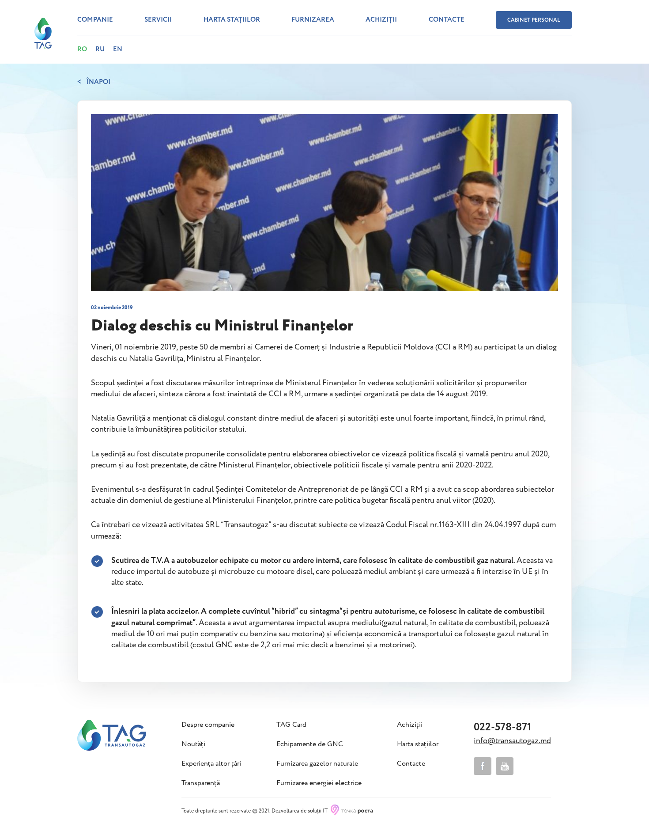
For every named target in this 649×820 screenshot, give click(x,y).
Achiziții (381, 20)
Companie (95, 20)
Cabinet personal (533, 20)
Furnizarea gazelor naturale (317, 763)
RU (100, 49)
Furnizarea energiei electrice (319, 783)
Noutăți (193, 744)
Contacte (446, 20)
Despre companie (207, 725)
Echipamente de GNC (309, 744)
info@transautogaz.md (512, 741)
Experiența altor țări (211, 763)
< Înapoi (93, 82)
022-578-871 (502, 727)
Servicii (158, 20)
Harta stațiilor (232, 20)
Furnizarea (312, 20)
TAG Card (291, 725)
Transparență (200, 783)
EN (117, 49)
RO (82, 49)
